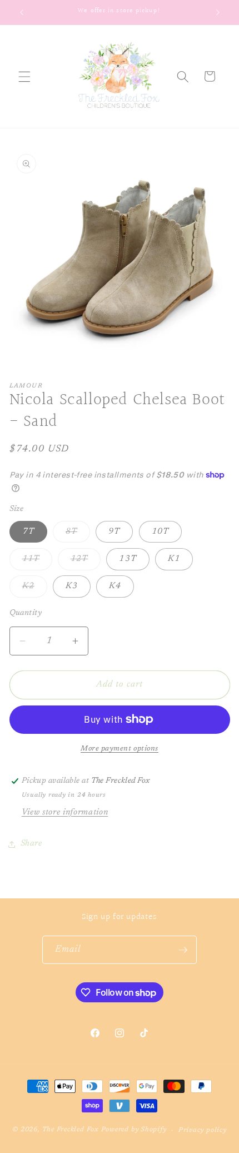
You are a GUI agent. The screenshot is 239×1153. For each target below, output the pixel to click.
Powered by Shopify (134, 1130)
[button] (24, 76)
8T (78, 535)
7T (28, 532)
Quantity (25, 613)
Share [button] (31, 843)
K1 (174, 559)
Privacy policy (202, 1130)
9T (114, 532)
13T (127, 559)
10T (160, 532)
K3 (72, 586)
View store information (65, 812)
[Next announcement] (218, 12)
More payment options (119, 748)
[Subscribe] (183, 950)
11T (37, 562)
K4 (115, 586)
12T (86, 562)
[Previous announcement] (21, 12)
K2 (34, 589)
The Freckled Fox (70, 1130)
